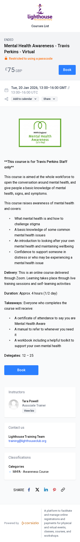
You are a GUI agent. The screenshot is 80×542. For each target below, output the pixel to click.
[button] (67, 70)
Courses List (40, 26)
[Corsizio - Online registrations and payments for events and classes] (30, 523)
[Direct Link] (63, 490)
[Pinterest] (54, 490)
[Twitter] (37, 490)
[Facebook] (29, 490)
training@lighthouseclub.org (27, 441)
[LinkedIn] (46, 490)
